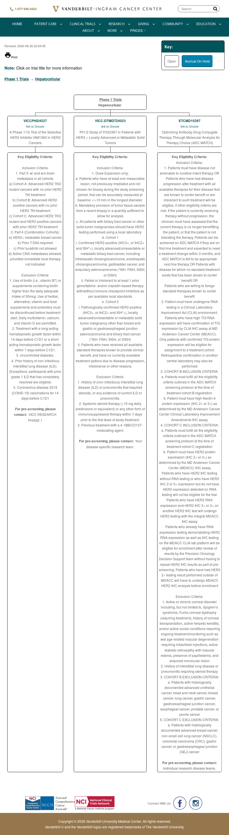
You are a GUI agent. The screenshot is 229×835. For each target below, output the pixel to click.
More (112, 30)
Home (17, 23)
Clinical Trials (82, 24)
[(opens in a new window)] (180, 803)
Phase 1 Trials (16, 79)
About (88, 30)
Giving (143, 24)
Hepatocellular (47, 79)
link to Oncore (35, 126)
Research (117, 24)
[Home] (107, 9)
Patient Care (45, 24)
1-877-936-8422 (25, 9)
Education (206, 24)
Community (173, 24)
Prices (136, 30)
